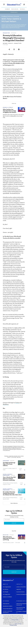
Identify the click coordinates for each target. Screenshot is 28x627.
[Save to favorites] (14, 49)
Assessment (6, 460)
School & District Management (7, 475)
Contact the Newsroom (21, 594)
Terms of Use (18, 623)
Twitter (17, 402)
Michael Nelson (6, 483)
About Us (5, 584)
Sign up (14, 572)
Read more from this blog (14, 27)
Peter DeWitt (14, 483)
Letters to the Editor (21, 586)
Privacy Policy (15, 619)
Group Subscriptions (7, 608)
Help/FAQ (18, 589)
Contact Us (19, 584)
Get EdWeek (6, 600)
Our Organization (7, 586)
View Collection (14, 503)
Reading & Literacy (8, 107)
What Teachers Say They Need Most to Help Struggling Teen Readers (9, 111)
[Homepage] (14, 4)
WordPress (6, 404)
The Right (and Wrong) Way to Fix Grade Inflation (9, 464)
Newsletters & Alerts (7, 606)
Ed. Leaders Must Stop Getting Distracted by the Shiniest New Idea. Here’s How (12, 493)
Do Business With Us (21, 600)
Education (6, 32)
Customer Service (20, 591)
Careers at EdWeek (7, 596)
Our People (5, 591)
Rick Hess (5, 542)
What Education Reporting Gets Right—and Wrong (9, 538)
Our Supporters (6, 594)
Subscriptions (6, 603)
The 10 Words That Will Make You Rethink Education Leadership (9, 479)
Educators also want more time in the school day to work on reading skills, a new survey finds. (13, 116)
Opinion (13, 32)
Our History (5, 589)
